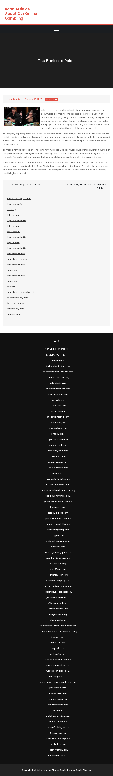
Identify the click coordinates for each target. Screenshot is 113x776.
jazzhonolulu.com (58, 405)
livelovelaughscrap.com (58, 529)
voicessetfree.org (58, 563)
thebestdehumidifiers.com (58, 659)
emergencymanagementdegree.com (58, 682)
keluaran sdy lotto (15, 308)
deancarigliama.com (58, 676)
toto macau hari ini (16, 253)
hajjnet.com (58, 360)
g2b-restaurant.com (58, 603)
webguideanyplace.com (58, 670)
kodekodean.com (58, 744)
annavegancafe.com (58, 704)
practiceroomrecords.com (58, 518)
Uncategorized (51, 99)
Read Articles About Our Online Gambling (21, 13)
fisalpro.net (58, 710)
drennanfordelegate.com (58, 727)
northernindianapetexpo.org (58, 586)
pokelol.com (58, 400)
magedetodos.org (58, 614)
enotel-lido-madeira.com (58, 716)
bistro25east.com (58, 569)
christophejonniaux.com (58, 541)
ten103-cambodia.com (58, 755)
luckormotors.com (58, 721)
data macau (13, 270)
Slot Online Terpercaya (56, 349)
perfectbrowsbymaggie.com (58, 501)
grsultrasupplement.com (58, 597)
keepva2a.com (58, 648)
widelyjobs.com (58, 546)
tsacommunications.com (58, 665)
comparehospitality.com (58, 524)
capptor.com (58, 535)
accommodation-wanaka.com (58, 371)
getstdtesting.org (58, 383)
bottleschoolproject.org (58, 377)
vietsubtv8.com (58, 456)
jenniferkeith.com (57, 687)
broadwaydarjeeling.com (58, 558)
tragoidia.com (58, 411)
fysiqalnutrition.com (58, 439)
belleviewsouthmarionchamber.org (58, 490)
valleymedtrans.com (58, 608)
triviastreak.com (58, 733)
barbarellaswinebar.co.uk (58, 366)
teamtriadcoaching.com (58, 738)
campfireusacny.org (58, 575)
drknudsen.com (57, 642)
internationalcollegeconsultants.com (58, 625)
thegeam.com (58, 637)
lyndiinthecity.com (58, 422)
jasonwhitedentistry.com (58, 479)
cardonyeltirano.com (58, 512)
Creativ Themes (83, 770)
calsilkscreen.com (58, 693)
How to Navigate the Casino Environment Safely (86, 186)
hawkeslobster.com (58, 428)
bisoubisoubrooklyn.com (58, 484)
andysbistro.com (58, 654)
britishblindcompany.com (58, 580)
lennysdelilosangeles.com (58, 388)
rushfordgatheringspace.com (58, 552)
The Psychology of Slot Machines (26, 184)
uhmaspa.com (58, 473)
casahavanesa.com (58, 394)
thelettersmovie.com (58, 467)
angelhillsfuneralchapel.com (58, 591)
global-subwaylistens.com (58, 496)
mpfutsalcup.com (58, 699)
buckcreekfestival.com (58, 417)
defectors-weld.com (58, 445)
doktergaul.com (58, 620)
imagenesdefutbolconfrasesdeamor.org (58, 631)
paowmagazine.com (58, 462)
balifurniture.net (58, 507)
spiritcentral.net (58, 433)
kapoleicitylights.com (58, 450)
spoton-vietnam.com (58, 749)
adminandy (14, 99)
